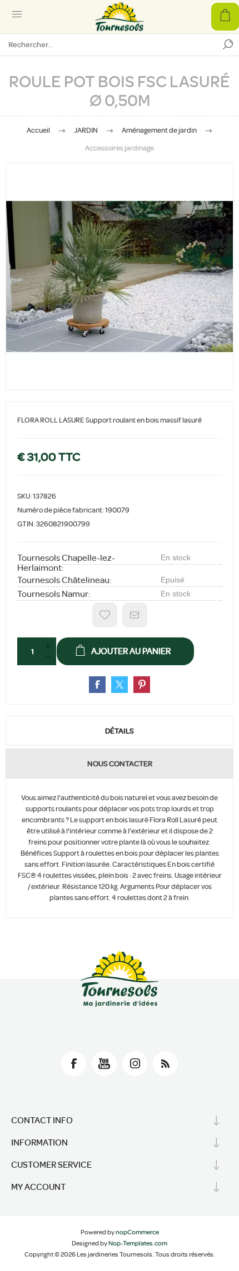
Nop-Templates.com (137, 1243)
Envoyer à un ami (134, 614)
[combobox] (108, 44)
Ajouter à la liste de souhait (104, 614)
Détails (119, 730)
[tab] (119, 731)
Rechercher (228, 44)
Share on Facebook (97, 684)
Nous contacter (119, 763)
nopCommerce (137, 1232)
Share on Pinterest (141, 684)
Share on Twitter (119, 684)
